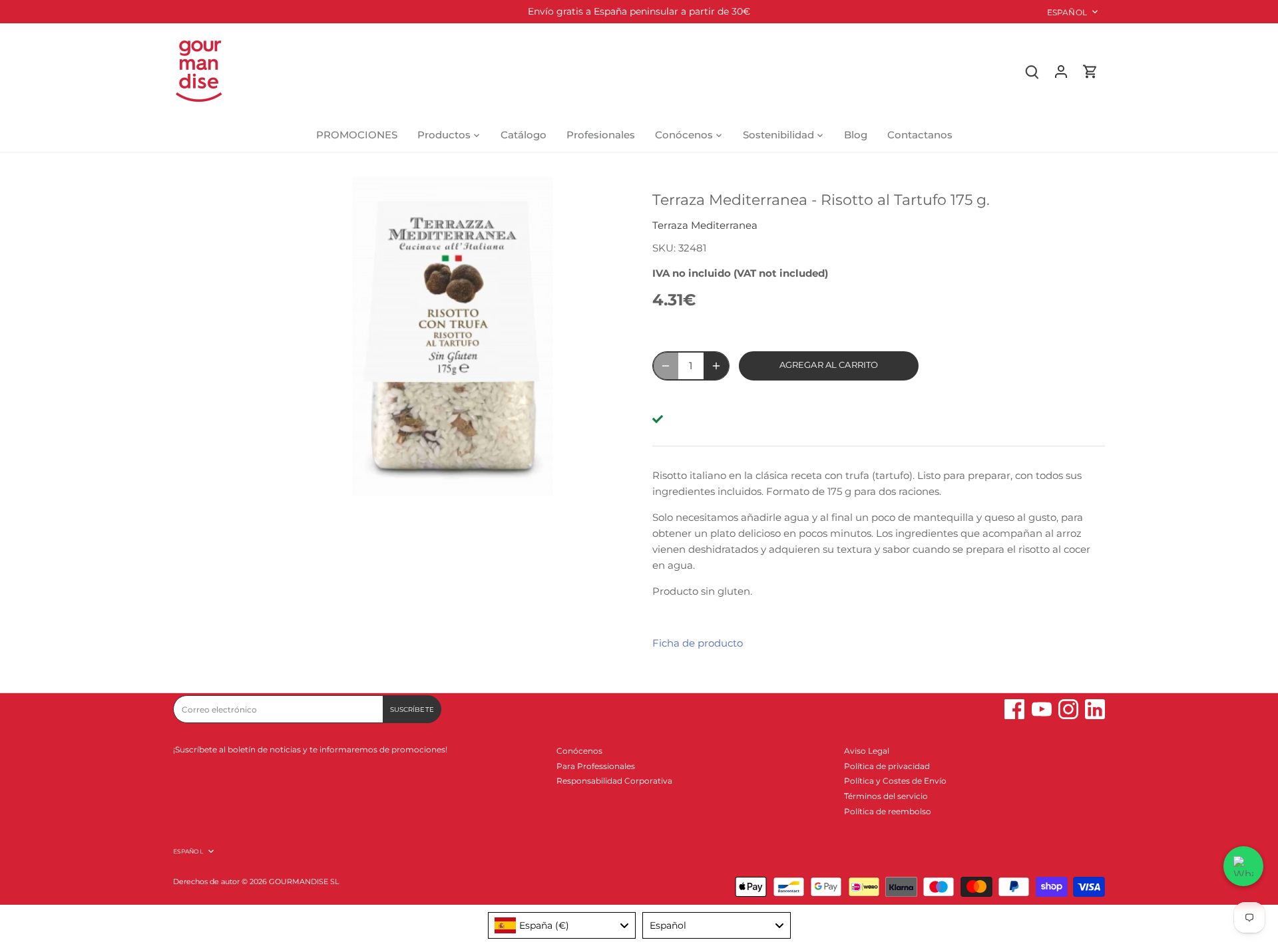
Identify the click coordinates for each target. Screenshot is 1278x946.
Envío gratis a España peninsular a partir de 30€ (639, 11)
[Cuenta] (1061, 71)
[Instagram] (1068, 709)
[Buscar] (1031, 71)
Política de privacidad (887, 766)
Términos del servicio (886, 796)
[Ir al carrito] (1090, 71)
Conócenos (579, 751)
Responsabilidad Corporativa (614, 781)
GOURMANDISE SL (304, 881)
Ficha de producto (697, 643)
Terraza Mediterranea (704, 225)
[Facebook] (1014, 709)
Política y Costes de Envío (895, 781)
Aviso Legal (866, 751)
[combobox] (562, 925)
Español (1067, 12)
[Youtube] (1042, 709)
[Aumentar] (716, 366)
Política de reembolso (887, 811)
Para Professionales (595, 766)
